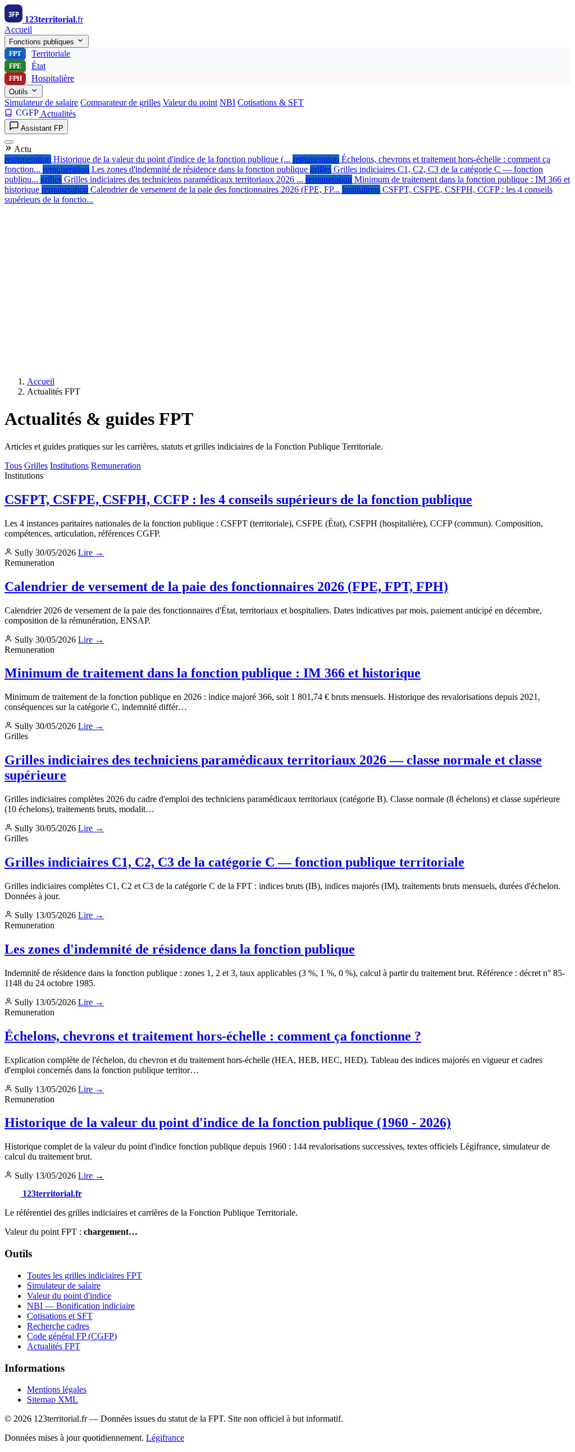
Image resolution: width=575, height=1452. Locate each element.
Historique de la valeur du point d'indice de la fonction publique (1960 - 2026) (227, 1122)
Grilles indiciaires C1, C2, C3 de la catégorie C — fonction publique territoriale (234, 862)
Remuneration (116, 465)
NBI (227, 102)
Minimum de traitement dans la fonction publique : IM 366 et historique (212, 673)
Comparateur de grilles (120, 102)
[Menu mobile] (8, 142)
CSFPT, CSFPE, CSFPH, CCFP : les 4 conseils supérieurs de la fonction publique (238, 499)
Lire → (91, 552)
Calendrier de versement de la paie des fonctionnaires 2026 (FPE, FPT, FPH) (226, 586)
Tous (13, 465)
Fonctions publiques (42, 42)
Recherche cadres (58, 1326)
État (27, 66)
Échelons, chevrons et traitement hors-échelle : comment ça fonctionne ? (212, 1036)
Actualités (58, 113)
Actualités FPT (53, 1346)
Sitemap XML (52, 1399)
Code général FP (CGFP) (72, 1336)
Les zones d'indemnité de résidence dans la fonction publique (179, 949)
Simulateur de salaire (41, 102)
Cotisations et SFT (60, 1316)
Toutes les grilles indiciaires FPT (84, 1275)
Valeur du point (190, 102)
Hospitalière (42, 78)
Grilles (36, 465)
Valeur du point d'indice (69, 1295)
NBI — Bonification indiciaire (81, 1306)
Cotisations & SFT (271, 102)
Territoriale (39, 53)
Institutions (69, 465)
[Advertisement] (287, 289)
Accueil (18, 29)
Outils (19, 92)
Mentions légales (56, 1389)
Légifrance (165, 1437)
